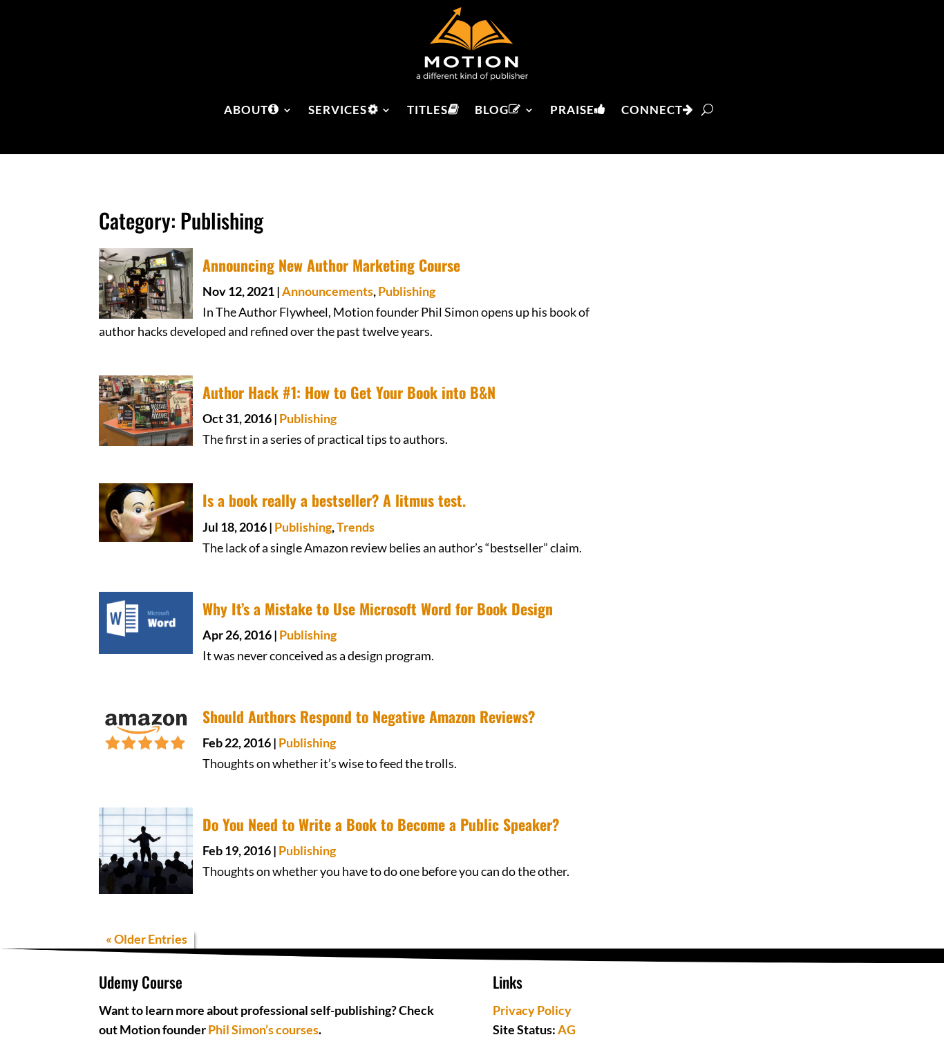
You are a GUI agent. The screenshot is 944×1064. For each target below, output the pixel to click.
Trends (356, 526)
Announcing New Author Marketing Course (331, 265)
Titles (427, 109)
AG (567, 1029)
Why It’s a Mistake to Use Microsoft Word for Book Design (377, 608)
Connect (652, 109)
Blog (492, 109)
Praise (572, 109)
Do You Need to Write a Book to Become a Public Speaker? (380, 824)
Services (337, 109)
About (246, 109)
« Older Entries (146, 938)
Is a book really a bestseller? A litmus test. (334, 500)
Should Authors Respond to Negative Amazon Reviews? (368, 716)
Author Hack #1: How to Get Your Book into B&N (348, 392)
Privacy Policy (532, 1010)
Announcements (327, 291)
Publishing (406, 291)
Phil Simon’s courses (263, 1029)
